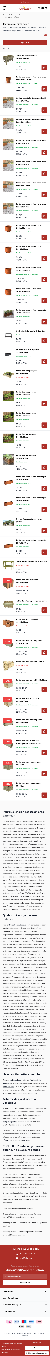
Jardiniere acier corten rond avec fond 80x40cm (31, 142)
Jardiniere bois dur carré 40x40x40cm (27, 620)
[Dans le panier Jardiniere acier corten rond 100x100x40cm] (44, 237)
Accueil (5, 15)
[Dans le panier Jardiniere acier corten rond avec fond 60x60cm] (44, 216)
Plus (45, 34)
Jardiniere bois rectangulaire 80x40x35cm (29, 721)
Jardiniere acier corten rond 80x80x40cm (28, 247)
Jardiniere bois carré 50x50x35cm (31, 680)
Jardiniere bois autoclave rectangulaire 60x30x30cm (28, 742)
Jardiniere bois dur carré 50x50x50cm (27, 581)
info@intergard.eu (10, 1121)
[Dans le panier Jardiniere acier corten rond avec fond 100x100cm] (44, 88)
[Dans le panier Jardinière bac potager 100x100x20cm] (44, 425)
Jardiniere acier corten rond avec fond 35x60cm (31, 163)
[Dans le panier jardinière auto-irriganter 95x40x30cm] (44, 361)
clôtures (6, 1140)
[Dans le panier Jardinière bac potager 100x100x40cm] (44, 403)
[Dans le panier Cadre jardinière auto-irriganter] (44, 340)
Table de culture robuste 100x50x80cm (27, 57)
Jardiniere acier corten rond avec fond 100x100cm (31, 78)
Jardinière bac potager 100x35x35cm (26, 457)
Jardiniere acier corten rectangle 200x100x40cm (31, 311)
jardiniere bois (8, 1086)
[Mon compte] (42, 8)
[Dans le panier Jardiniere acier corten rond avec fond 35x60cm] (44, 173)
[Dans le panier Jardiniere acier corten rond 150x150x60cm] (44, 300)
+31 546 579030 (27, 1254)
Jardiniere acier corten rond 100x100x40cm (28, 226)
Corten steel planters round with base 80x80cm (31, 99)
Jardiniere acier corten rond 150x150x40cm (28, 269)
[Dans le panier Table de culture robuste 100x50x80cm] (44, 67)
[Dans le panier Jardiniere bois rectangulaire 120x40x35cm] (44, 652)
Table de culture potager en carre (31, 601)
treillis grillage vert (17, 1080)
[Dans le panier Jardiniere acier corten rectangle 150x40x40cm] (44, 488)
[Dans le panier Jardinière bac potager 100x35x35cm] (44, 467)
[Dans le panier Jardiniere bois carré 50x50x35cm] (44, 689)
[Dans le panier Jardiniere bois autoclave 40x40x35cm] (44, 710)
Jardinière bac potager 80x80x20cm (26, 435)
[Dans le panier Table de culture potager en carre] (44, 610)
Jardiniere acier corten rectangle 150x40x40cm (31, 478)
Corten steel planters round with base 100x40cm (31, 120)
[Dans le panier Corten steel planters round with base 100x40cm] (44, 131)
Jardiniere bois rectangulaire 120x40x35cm (29, 642)
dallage (13, 1140)
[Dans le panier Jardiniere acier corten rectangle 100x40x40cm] (44, 509)
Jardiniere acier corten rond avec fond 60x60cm (31, 205)
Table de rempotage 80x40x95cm (31, 561)
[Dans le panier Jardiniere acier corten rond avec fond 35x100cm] (44, 194)
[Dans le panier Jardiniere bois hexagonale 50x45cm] (44, 773)
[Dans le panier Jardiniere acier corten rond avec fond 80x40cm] (44, 152)
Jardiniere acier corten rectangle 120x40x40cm (31, 541)
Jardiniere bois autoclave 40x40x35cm (27, 700)
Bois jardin (14, 15)
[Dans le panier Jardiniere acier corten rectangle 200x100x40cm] (44, 321)
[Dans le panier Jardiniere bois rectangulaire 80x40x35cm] (44, 731)
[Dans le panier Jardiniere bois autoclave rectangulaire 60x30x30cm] (44, 752)
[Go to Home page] (25, 8)
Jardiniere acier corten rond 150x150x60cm (28, 290)
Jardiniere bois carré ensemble (30, 661)
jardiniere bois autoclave (16, 925)
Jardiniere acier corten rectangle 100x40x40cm (31, 499)
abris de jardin (24, 1140)
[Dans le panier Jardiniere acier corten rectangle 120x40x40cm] (44, 552)
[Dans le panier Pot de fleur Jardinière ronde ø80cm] (44, 530)
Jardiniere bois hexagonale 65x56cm (28, 784)
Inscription (25, 1282)
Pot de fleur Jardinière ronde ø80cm (29, 520)
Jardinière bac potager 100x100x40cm (26, 393)
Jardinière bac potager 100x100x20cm (26, 414)
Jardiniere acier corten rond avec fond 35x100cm (31, 184)
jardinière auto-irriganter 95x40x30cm (27, 351)
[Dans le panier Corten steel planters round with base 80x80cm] (44, 110)
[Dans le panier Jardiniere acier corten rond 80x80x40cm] (44, 258)
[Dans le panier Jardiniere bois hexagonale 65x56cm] (44, 795)
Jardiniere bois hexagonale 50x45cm (28, 763)
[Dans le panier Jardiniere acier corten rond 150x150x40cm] (44, 279)
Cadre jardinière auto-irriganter (30, 331)
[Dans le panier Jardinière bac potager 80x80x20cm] (44, 446)
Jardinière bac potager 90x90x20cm (26, 372)
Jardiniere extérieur (28, 15)
